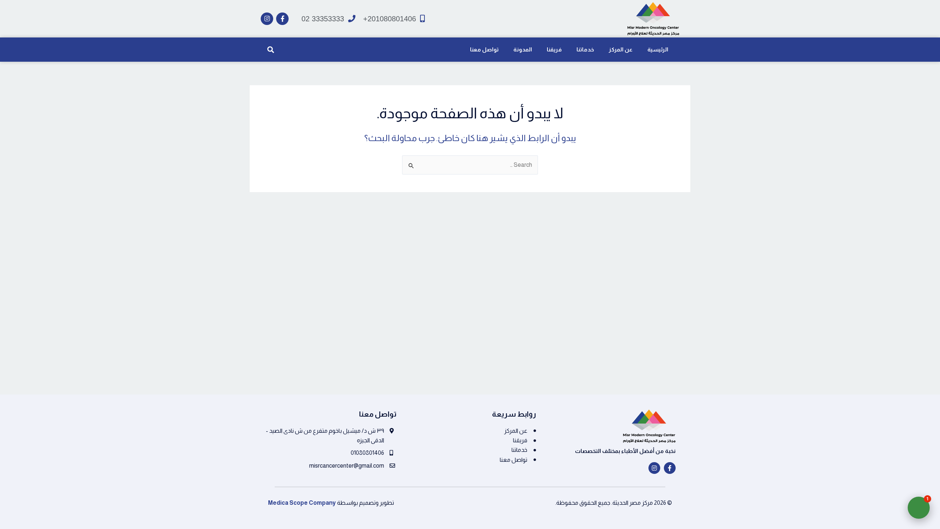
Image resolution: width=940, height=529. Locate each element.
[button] (270, 49)
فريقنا (554, 49)
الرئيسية (657, 49)
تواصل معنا (484, 49)
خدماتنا (585, 49)
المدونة (522, 49)
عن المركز (621, 49)
